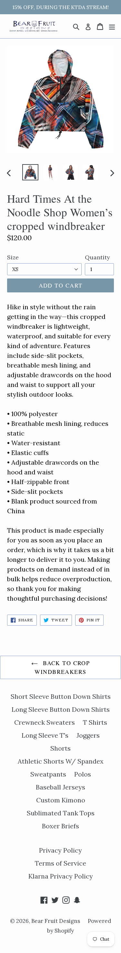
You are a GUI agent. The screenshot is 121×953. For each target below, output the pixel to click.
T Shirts (95, 722)
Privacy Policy (60, 850)
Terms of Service (60, 863)
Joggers (88, 735)
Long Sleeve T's (45, 735)
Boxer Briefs (60, 826)
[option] (30, 172)
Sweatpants (48, 774)
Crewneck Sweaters (44, 722)
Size (13, 257)
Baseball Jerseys (60, 787)
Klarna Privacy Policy (60, 876)
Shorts (60, 748)
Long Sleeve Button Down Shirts (61, 709)
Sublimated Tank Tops (61, 813)
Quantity (97, 257)
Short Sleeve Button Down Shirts (61, 696)
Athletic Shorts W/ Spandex (61, 761)
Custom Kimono (60, 800)
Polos (82, 774)
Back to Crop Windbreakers (62, 667)
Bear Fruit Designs (56, 921)
